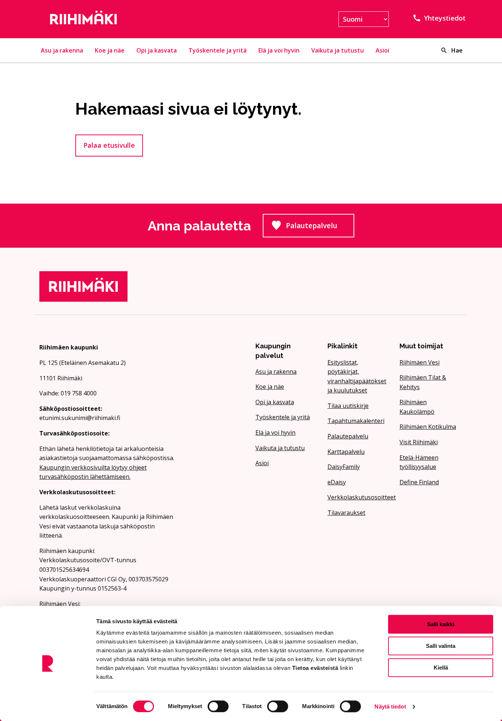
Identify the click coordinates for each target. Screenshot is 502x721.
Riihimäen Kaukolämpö (416, 407)
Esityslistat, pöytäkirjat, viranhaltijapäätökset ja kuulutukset (356, 376)
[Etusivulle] (107, 19)
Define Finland (419, 482)
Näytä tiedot (390, 706)
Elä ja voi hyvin (279, 50)
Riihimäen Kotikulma (427, 427)
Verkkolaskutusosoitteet (359, 497)
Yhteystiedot (445, 18)
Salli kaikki (440, 624)
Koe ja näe (110, 50)
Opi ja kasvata (156, 50)
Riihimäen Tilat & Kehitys (422, 382)
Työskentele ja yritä (218, 50)
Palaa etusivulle (109, 145)
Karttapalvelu (346, 452)
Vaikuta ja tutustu (337, 50)
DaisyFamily (343, 467)
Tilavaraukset (346, 513)
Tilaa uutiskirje (348, 406)
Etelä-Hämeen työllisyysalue (418, 462)
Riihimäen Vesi (419, 362)
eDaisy (336, 482)
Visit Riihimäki (418, 442)
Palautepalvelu (320, 228)
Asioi (382, 50)
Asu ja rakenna (62, 50)
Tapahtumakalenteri (355, 421)
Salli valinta (440, 646)
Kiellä (441, 667)
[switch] (218, 706)
